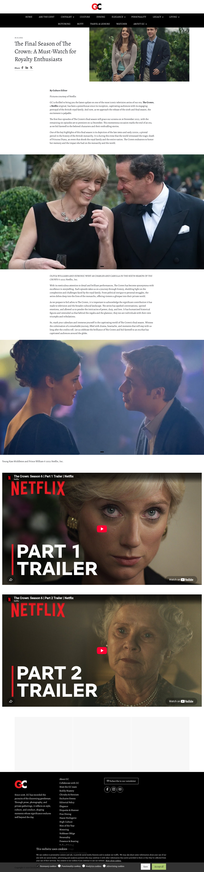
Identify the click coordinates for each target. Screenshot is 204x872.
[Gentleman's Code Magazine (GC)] (103, 6)
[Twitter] (31, 68)
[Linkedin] (27, 68)
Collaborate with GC (69, 783)
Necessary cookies (48, 866)
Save (145, 866)
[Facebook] (22, 68)
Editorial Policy (66, 802)
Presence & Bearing (68, 841)
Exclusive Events (67, 798)
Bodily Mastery (66, 790)
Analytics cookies (93, 866)
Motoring (64, 829)
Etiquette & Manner (69, 810)
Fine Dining (65, 814)
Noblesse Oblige (67, 833)
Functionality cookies (71, 866)
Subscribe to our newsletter (122, 781)
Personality (64, 837)
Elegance (63, 806)
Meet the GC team (68, 787)
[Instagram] (114, 790)
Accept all (159, 866)
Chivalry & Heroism (69, 794)
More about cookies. (113, 860)
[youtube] (120, 790)
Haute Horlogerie (67, 818)
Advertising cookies (115, 866)
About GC (64, 779)
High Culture (65, 821)
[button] (102, 266)
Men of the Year (67, 825)
